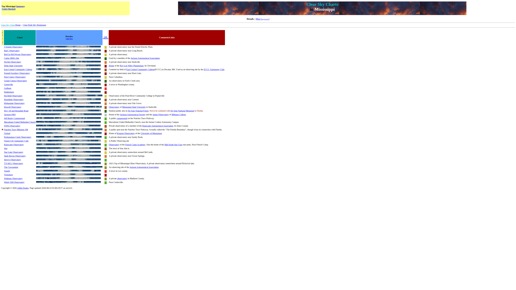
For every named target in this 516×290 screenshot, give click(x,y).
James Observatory (161, 114)
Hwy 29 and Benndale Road (16, 111)
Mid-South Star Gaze (173, 145)
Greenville (8, 84)
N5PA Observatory (12, 126)
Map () (262, 19)
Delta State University (13, 66)
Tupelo (7, 171)
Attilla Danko (23, 188)
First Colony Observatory (15, 77)
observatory (122, 178)
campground (122, 118)
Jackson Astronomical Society (132, 114)
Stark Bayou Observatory (15, 156)
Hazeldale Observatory (14, 99)
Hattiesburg (9, 92)
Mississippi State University (134, 107)
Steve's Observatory (12, 160)
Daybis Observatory (12, 62)
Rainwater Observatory (14, 145)
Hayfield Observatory (13, 96)
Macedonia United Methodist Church (20, 122)
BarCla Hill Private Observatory (17, 54)
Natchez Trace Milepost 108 (16, 129)
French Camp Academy (135, 145)
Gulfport (7, 88)
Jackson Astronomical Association (145, 58)
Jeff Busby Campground (14, 118)
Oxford (7, 133)
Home (11, 25)
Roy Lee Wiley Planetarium (132, 66)
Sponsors (20, 6)
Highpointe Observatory (14, 103)
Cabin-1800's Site (11, 58)
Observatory (114, 107)
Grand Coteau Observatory (15, 81)
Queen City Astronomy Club (16, 141)
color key (69, 39)
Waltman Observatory (13, 178)
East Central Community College (18, 69)
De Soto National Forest (138, 111)
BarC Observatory (12, 51)
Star (5, 148)
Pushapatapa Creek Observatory (17, 137)
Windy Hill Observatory (14, 182)
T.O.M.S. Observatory (13, 163)
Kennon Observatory (126, 133)
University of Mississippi (151, 133)
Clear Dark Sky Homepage (34, 25)
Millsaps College (179, 114)
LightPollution (105, 37)
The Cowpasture (11, 167)
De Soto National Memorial (182, 111)
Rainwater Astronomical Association (157, 126)
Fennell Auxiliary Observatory (17, 73)
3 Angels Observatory (13, 47)
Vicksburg (8, 175)
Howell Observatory (12, 107)
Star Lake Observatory (13, 152)
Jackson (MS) (10, 114)
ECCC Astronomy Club (214, 69)
